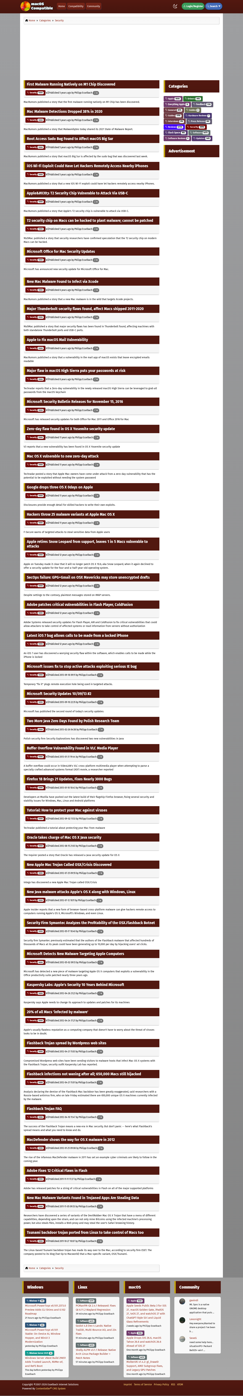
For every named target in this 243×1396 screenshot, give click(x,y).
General (174, 110)
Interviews (175, 121)
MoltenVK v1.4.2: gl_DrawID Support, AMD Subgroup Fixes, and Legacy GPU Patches (144, 1365)
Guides (193, 110)
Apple (174, 98)
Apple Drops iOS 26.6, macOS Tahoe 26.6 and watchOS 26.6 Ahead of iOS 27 (143, 1341)
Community (93, 6)
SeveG (193, 1338)
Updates (203, 138)
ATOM (180, 1384)
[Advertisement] (121, 51)
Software (200, 132)
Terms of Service (143, 1384)
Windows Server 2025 (40, 1353)
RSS (173, 1384)
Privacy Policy (161, 1384)
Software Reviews (178, 138)
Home (61, 6)
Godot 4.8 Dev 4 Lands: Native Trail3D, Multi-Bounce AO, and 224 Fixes (96, 1329)
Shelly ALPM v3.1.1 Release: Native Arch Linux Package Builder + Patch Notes (96, 1354)
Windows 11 (36, 1301)
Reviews (175, 127)
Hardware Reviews (198, 115)
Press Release (199, 121)
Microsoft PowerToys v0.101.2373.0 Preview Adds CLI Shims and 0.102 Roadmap (45, 1309)
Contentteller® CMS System (51, 1388)
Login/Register (194, 6)
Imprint (128, 1384)
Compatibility (75, 6)
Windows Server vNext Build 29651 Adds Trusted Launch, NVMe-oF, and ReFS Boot (45, 1362)
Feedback (203, 104)
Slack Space (176, 132)
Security (36, 92)
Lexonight (195, 1319)
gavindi (193, 1300)
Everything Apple (178, 104)
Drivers (193, 98)
